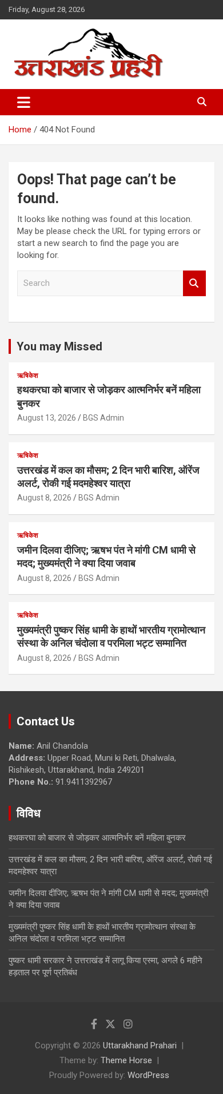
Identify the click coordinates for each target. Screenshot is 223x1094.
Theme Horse (126, 1060)
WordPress (148, 1075)
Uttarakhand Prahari (140, 1045)
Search (194, 283)
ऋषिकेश (27, 376)
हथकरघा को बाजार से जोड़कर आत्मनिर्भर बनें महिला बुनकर (97, 838)
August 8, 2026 (44, 497)
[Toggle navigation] (24, 102)
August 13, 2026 (46, 417)
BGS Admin (103, 417)
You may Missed (59, 346)
